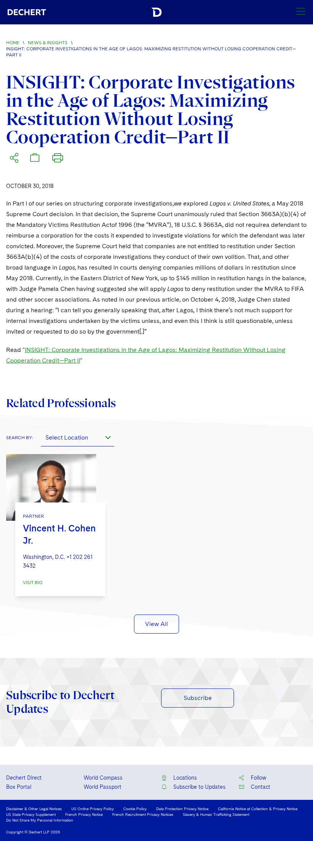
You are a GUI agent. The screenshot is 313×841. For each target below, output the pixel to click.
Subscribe (198, 697)
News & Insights (48, 42)
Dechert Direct (24, 778)
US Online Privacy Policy (92, 808)
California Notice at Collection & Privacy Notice (257, 808)
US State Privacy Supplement (31, 814)
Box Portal (18, 787)
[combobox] (77, 437)
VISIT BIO (32, 582)
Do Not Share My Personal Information (39, 820)
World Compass (103, 778)
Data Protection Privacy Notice (182, 808)
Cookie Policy (135, 808)
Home (12, 42)
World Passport (102, 787)
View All (156, 624)
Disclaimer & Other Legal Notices (34, 808)
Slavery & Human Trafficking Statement (216, 814)
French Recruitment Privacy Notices (142, 814)
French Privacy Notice (84, 814)
